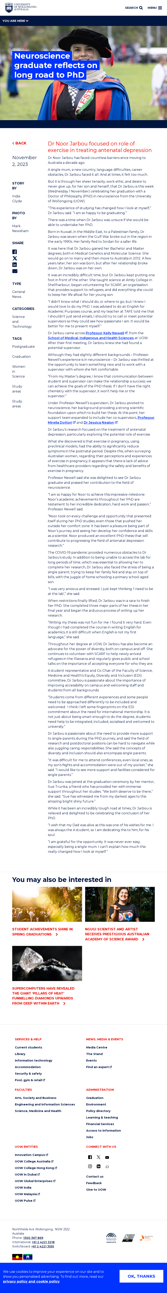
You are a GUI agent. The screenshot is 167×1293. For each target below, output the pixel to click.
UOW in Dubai (26, 1174)
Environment (96, 1104)
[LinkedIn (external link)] (98, 1166)
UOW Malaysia (26, 1194)
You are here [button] (14, 21)
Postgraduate (18, 347)
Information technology (33, 1060)
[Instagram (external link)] (90, 1166)
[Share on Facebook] (14, 252)
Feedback (94, 1183)
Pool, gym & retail (28, 1080)
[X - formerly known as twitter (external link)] (98, 1157)
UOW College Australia (32, 1161)
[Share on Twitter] (15, 258)
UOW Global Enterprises (33, 1181)
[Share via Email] (15, 271)
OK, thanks (141, 1276)
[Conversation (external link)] (107, 1166)
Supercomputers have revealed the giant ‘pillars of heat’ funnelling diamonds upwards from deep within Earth (43, 996)
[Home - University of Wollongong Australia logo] (21, 8)
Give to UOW (96, 1189)
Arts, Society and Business (35, 1098)
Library (20, 1054)
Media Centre (96, 1047)
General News (18, 294)
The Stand (94, 1054)
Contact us (94, 1176)
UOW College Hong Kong (34, 1168)
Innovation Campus (30, 1155)
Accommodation (28, 1067)
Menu (152, 8)
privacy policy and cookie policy (31, 1281)
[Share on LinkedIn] (14, 265)
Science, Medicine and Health (38, 1111)
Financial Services (100, 1124)
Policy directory (98, 1111)
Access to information (103, 1130)
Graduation (18, 357)
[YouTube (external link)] (107, 1157)
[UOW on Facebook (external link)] (90, 1157)
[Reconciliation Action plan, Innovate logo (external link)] (111, 1238)
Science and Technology (18, 322)
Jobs (89, 1137)
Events (91, 1060)
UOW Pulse (23, 1200)
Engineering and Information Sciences (45, 1104)
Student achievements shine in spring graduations (42, 931)
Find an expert (97, 1067)
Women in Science (18, 371)
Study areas (17, 388)
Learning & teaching (102, 1117)
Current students (28, 1047)
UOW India (23, 1187)
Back (20, 143)
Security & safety (28, 1073)
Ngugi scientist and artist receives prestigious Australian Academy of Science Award (117, 934)
